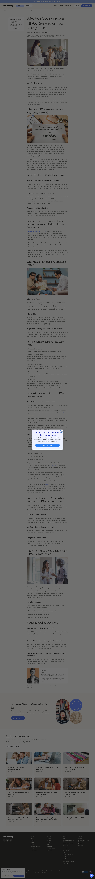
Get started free (47, 445)
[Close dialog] (61, 431)
